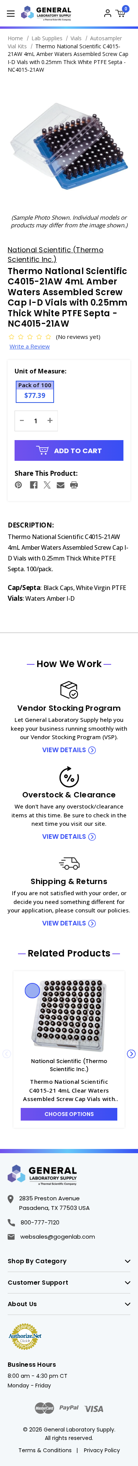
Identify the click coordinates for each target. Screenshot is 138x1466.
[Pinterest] (18, 485)
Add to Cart (77, 450)
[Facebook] (34, 485)
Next (131, 1054)
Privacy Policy (102, 1450)
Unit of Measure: (40, 371)
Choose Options (69, 1114)
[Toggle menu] (10, 13)
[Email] (60, 485)
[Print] (74, 485)
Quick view (32, 990)
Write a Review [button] (30, 346)
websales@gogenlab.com (57, 1237)
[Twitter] (47, 485)
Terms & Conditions (45, 1450)
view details (64, 749)
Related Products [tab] (69, 953)
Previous (7, 1054)
